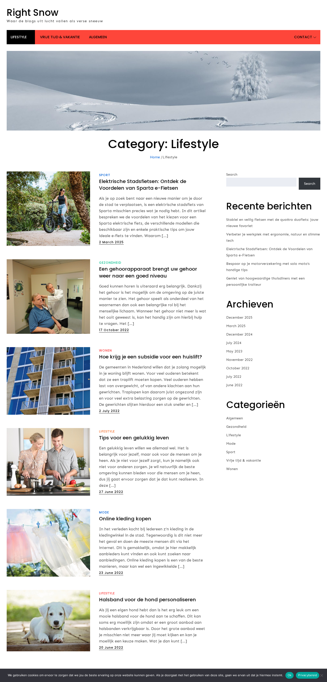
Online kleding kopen (125, 518)
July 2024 (233, 343)
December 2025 (239, 317)
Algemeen (98, 37)
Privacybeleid (307, 675)
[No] (321, 675)
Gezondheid (110, 262)
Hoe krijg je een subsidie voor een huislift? (150, 356)
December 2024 (239, 334)
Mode (104, 512)
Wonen (105, 350)
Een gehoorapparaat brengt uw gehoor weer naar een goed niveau (148, 272)
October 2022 (237, 368)
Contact (303, 37)
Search (231, 174)
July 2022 (233, 376)
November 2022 (239, 360)
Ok (290, 675)
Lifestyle (19, 37)
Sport (104, 175)
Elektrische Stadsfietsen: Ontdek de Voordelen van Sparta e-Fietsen (142, 185)
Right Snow (33, 12)
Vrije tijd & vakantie (60, 37)
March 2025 (236, 326)
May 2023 (234, 351)
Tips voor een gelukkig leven (134, 437)
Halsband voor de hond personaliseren (148, 599)
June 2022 (234, 385)
